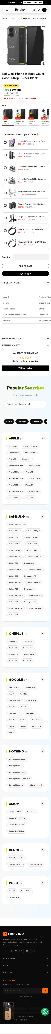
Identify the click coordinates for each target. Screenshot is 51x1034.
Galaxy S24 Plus (35, 595)
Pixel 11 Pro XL (14, 687)
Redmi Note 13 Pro (15, 858)
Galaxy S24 (13, 602)
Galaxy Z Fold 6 (14, 582)
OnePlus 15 (12, 641)
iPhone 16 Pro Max (15, 465)
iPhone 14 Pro (34, 491)
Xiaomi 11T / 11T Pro (16, 825)
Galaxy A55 (13, 589)
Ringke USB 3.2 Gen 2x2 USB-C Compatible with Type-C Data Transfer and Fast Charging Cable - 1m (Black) (32, 242)
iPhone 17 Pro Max (30, 446)
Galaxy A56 (29, 563)
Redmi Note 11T (36, 864)
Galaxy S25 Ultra (15, 570)
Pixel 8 (11, 726)
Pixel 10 (11, 707)
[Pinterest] (16, 951)
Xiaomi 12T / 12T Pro (16, 818)
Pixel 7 (11, 732)
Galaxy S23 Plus (35, 608)
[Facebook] (5, 951)
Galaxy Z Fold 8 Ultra (17, 524)
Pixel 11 (11, 694)
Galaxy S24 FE (30, 576)
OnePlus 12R (29, 654)
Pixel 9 (11, 720)
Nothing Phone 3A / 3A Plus (19, 779)
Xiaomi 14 (31, 812)
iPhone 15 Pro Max (15, 478)
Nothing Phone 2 (35, 785)
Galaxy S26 (32, 544)
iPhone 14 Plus (13, 498)
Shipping (23, 1020)
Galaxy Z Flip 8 (33, 531)
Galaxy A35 (28, 589)
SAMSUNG (22, 421)
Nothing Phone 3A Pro (17, 772)
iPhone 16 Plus (13, 472)
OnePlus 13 (12, 648)
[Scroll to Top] (46, 1020)
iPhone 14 (29, 498)
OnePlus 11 (27, 661)
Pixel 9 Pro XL (14, 713)
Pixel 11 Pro (30, 687)
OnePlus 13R (13, 654)
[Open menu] (6, 9)
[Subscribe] (45, 990)
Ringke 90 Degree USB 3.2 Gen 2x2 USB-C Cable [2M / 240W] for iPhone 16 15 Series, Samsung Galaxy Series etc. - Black (32, 217)
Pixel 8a (23, 720)
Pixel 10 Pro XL (14, 700)
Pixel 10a (23, 694)
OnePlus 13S (28, 648)
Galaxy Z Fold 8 (14, 531)
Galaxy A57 (13, 537)
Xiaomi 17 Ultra (14, 812)
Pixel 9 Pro (30, 713)
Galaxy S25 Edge (34, 557)
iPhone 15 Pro (34, 478)
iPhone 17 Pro (13, 453)
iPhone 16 (29, 472)
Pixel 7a (23, 726)
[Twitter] (21, 951)
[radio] (8, 117)
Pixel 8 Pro (36, 720)
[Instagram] (11, 951)
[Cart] (44, 10)
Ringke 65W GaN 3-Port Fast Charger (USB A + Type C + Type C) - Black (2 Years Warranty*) (32, 204)
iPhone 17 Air (30, 453)
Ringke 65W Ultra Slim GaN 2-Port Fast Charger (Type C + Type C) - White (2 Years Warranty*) (32, 191)
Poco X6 (11, 891)
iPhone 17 (12, 459)
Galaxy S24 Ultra (15, 595)
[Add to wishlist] (43, 27)
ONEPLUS (36, 421)
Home (4, 18)
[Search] (34, 10)
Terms (14, 1020)
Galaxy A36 (13, 563)
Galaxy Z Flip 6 (33, 582)
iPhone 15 (29, 485)
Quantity (6, 257)
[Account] (39, 10)
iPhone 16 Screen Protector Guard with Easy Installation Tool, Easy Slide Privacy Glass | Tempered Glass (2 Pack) (32, 154)
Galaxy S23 (13, 615)
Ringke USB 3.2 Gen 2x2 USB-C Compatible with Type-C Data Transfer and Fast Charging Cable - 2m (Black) (32, 229)
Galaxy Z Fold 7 (14, 557)
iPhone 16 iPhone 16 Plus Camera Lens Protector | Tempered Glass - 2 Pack (32, 179)
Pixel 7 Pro (36, 726)
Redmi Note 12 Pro (16, 864)
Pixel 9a (24, 707)
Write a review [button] (25, 368)
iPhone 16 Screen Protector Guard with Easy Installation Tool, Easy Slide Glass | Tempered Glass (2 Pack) (32, 141)
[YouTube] (27, 951)
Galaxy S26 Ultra (31, 537)
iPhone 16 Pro (34, 465)
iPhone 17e (12, 446)
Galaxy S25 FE (14, 550)
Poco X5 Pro (26, 891)
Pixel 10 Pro (31, 700)
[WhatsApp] (32, 951)
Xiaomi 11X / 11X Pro (16, 831)
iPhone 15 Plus (13, 485)
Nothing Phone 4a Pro (17, 759)
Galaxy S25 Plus (35, 570)
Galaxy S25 (13, 576)
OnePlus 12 (12, 661)
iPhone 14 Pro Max (15, 491)
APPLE (9, 421)
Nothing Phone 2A (15, 785)
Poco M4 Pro (13, 897)
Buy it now (25, 274)
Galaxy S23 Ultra (15, 608)
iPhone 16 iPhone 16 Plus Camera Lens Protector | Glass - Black (32, 166)
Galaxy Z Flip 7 (32, 550)
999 (13, 18)
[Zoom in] (43, 64)
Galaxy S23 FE (30, 602)
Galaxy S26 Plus (15, 544)
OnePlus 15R (28, 641)
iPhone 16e (26, 459)
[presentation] (3, 117)
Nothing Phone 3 (14, 766)
